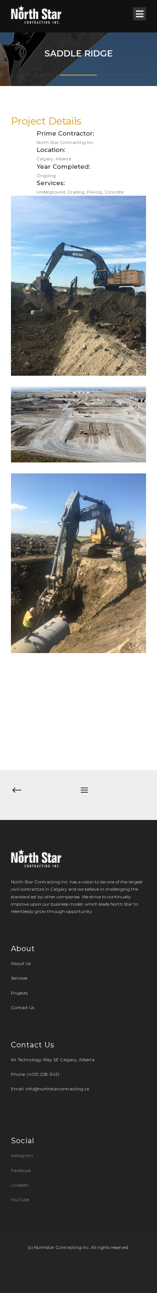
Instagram (22, 1155)
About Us (21, 963)
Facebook (21, 1170)
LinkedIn (20, 1185)
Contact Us (22, 1007)
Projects (19, 993)
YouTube (20, 1199)
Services (19, 978)
